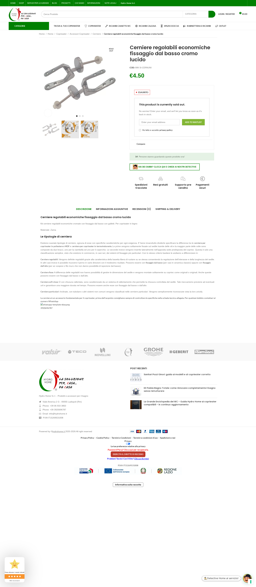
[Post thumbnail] (136, 377)
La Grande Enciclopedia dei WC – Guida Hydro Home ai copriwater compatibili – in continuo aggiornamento (180, 403)
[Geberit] (179, 351)
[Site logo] (22, 14)
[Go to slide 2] (80, 116)
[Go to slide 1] (77, 116)
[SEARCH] (211, 14)
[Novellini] (102, 351)
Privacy (128, 441)
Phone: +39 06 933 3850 (54, 406)
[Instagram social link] (237, 3)
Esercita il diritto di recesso (128, 454)
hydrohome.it (58, 431)
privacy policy (165, 130)
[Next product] (215, 34)
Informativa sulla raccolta (128, 484)
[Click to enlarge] (48, 113)
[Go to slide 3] (83, 116)
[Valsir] (51, 351)
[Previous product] (208, 34)
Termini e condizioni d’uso (145, 437)
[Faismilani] (204, 351)
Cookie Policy (102, 437)
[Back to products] (212, 34)
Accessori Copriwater (80, 34)
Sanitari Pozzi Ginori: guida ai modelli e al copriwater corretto (177, 374)
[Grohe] (153, 351)
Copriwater (61, 34)
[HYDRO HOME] (128, 351)
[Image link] (82, 380)
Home (42, 34)
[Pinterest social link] (244, 3)
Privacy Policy (87, 437)
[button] (247, 578)
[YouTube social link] (240, 3)
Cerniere (97, 34)
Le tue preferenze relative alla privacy (128, 446)
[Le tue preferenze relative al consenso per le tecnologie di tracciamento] (251, 582)
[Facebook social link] (229, 3)
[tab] (83, 209)
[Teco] (77, 351)
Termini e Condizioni (121, 437)
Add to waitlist (193, 122)
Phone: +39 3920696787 (54, 409)
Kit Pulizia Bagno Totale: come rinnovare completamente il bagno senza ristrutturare (180, 389)
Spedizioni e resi (167, 437)
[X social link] (233, 3)
